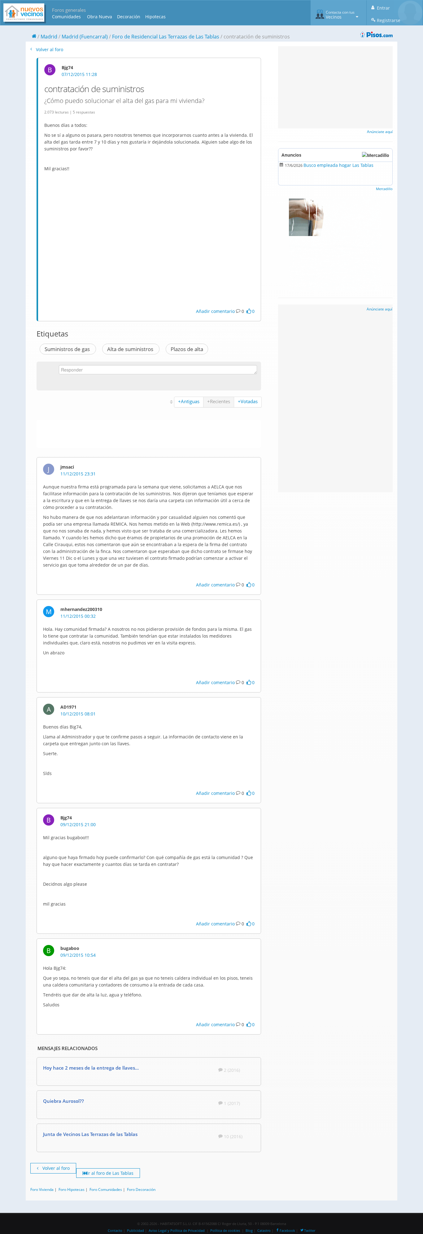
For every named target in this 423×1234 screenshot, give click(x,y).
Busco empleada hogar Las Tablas (338, 165)
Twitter (309, 1230)
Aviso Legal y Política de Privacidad (177, 1230)
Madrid (49, 36)
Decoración (128, 17)
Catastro (264, 1230)
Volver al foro (49, 49)
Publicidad (135, 1230)
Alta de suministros (131, 349)
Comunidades (66, 17)
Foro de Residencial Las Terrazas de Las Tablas (165, 36)
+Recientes (218, 401)
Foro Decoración (141, 1189)
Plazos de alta (187, 349)
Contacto (115, 1230)
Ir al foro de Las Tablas (110, 1173)
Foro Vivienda (42, 1189)
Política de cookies (225, 1230)
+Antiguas (188, 401)
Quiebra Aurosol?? (63, 1101)
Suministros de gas (68, 349)
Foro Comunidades (105, 1189)
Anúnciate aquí (380, 131)
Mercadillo (384, 188)
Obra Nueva (99, 17)
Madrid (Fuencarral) (85, 36)
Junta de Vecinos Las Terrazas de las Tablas (90, 1134)
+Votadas (248, 401)
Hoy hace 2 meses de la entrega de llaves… (91, 1068)
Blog (249, 1230)
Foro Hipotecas (72, 1189)
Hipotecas (155, 17)
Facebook (287, 1230)
